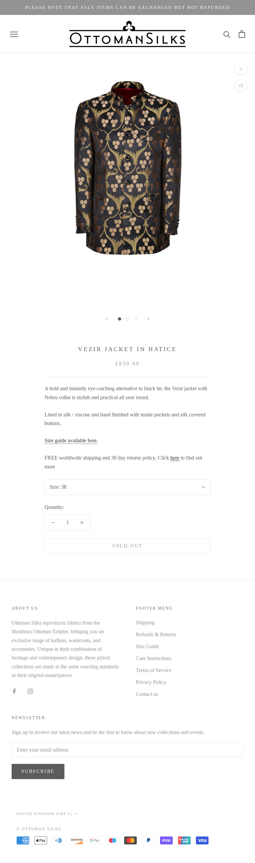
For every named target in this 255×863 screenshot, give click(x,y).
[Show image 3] (135, 319)
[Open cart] (242, 34)
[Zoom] (241, 69)
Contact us (147, 694)
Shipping (145, 622)
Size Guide (147, 646)
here (174, 458)
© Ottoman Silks (39, 829)
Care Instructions (153, 658)
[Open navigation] (14, 34)
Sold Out (127, 545)
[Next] (148, 318)
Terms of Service (153, 670)
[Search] (226, 34)
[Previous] (107, 318)
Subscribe (38, 771)
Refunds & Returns (156, 634)
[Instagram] (30, 691)
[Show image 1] (119, 319)
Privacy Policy (151, 682)
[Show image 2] (127, 319)
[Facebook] (14, 691)
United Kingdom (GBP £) (44, 814)
